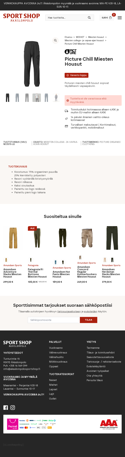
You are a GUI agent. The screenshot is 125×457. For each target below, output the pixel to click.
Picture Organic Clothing (101, 143)
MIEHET (80, 37)
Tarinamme (93, 347)
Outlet (52, 398)
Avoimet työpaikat (98, 371)
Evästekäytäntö (96, 366)
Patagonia (33, 265)
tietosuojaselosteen (69, 311)
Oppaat (53, 366)
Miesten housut (96, 37)
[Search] (89, 18)
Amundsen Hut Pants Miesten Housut (61, 274)
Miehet (53, 384)
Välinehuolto (56, 357)
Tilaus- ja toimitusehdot (101, 352)
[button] (55, 40)
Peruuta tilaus (95, 380)
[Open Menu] (120, 18)
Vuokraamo (56, 347)
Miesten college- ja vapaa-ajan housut (84, 40)
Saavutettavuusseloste (100, 357)
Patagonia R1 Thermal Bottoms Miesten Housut (37, 273)
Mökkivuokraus (58, 361)
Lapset (53, 389)
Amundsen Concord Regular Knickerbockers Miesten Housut (87, 272)
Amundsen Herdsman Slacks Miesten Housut (111, 273)
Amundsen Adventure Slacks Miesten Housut (12, 273)
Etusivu (68, 37)
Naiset (53, 380)
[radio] (6, 260)
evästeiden (90, 311)
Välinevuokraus (58, 352)
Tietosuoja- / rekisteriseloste (104, 361)
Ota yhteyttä (94, 375)
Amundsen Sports (12, 265)
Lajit (51, 394)
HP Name (3, 298)
